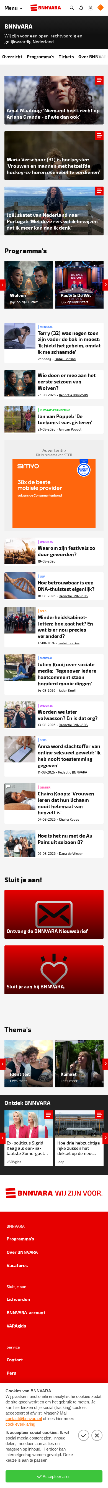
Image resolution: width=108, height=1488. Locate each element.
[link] (28, 1138)
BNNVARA (18, 26)
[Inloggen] (90, 7)
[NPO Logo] (100, 7)
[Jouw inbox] (81, 7)
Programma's (40, 56)
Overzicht (12, 56)
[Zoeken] (71, 7)
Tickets (66, 56)
